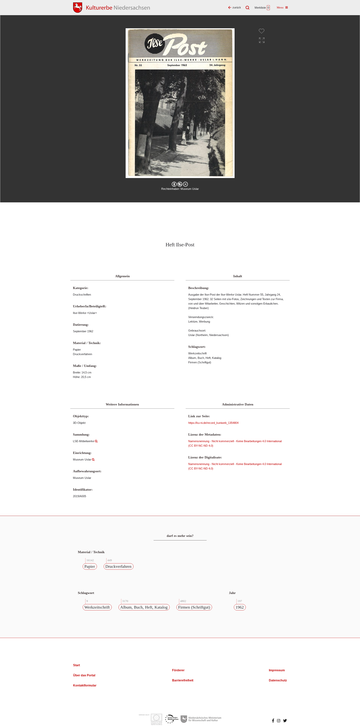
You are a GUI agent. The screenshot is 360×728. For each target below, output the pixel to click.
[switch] (261, 31)
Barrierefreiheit (182, 680)
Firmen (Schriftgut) (194, 607)
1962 (240, 607)
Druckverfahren (118, 566)
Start (76, 665)
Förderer (178, 670)
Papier (89, 566)
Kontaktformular (84, 685)
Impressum (277, 670)
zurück (236, 7)
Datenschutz (278, 680)
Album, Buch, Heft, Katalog (144, 607)
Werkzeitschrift (97, 607)
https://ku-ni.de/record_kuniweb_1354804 (213, 422)
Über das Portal (84, 675)
